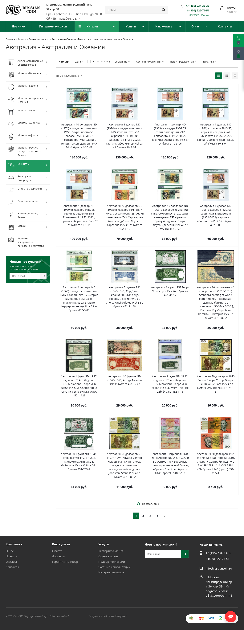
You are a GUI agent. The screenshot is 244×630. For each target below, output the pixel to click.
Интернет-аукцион (111, 572)
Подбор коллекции (111, 561)
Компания (14, 544)
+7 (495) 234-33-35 (197, 5)
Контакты (12, 567)
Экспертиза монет (110, 551)
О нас (10, 551)
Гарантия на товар (65, 561)
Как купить (61, 544)
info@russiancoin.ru (219, 568)
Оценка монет (108, 556)
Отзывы (11, 561)
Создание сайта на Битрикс (108, 616)
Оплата (57, 551)
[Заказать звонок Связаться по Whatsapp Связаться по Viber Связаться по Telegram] (230, 614)
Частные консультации (114, 567)
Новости (12, 556)
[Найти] (163, 10)
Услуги (103, 544)
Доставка (58, 556)
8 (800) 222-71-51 (198, 10)
